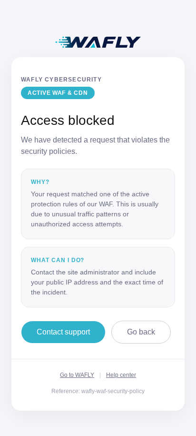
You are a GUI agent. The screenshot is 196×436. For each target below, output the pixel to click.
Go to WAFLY (77, 375)
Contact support (63, 332)
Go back (141, 332)
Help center (121, 375)
